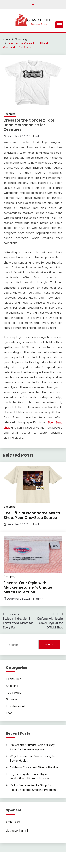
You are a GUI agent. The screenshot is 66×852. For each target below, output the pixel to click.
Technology (13, 692)
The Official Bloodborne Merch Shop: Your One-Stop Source (32, 515)
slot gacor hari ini (17, 830)
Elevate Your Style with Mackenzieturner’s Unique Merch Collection (28, 587)
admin (39, 136)
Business (12, 699)
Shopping (10, 114)
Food (9, 713)
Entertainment (15, 706)
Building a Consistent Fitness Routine (34, 767)
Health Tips (13, 679)
